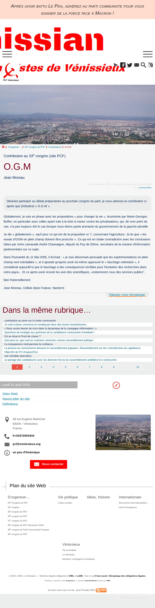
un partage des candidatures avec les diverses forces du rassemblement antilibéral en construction (60, 359)
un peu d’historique (26, 452)
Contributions (54, 147)
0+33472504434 (23, 435)
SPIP (108, 580)
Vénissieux (71, 544)
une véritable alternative (17, 355)
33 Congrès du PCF (35, 147)
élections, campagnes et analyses (78, 559)
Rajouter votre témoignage (127, 294)
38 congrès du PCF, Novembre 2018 (26, 525)
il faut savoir (101, 576)
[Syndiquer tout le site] (101, 590)
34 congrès (13, 507)
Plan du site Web (28, 485)
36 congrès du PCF (17, 516)
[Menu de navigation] (7, 54)
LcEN (79, 576)
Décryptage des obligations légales (127, 576)
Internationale (130, 497)
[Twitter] (129, 65)
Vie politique (68, 497)
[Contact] (136, 65)
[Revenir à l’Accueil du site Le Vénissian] (11, 71)
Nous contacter (52, 464)
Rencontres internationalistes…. (134, 503)
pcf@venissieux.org (27, 444)
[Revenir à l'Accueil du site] (4, 147)
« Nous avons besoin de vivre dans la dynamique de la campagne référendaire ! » (50, 328)
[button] (115, 65)
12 (137, 367)
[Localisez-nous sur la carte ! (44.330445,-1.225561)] (116, 385)
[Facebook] (122, 65)
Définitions (10, 404)
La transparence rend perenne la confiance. (28, 344)
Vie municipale (69, 550)
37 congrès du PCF (17, 520)
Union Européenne (128, 507)
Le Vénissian (68, 554)
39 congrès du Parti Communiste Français (28, 529)
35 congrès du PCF (17, 511)
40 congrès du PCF (17, 534)
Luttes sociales (65, 503)
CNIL (71, 576)
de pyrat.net (70, 580)
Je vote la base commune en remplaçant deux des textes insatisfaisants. (45, 324)
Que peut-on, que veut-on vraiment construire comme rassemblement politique (48, 340)
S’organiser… (14, 147)
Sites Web (10, 394)
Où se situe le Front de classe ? (22, 336)
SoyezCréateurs (91, 580)
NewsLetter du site (16, 399)
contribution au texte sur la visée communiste (30, 320)
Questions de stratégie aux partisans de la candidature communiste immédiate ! (49, 332)
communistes (145, 187)
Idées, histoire (98, 497)
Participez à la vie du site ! (135, 597)
